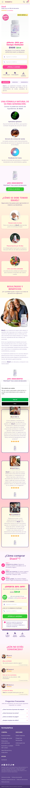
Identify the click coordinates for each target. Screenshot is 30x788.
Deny (15, 403)
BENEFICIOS (15, 82)
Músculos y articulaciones (5, 742)
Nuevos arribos (5, 735)
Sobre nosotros (20, 735)
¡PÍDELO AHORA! (13, 67)
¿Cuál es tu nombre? (8, 601)
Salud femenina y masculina (6, 751)
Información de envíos (20, 744)
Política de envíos (5, 781)
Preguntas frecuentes (19, 739)
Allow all (15, 399)
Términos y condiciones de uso (8, 779)
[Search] (24, 2)
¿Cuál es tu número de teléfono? (12, 608)
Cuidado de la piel (6, 738)
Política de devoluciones (22, 779)
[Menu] (2, 2)
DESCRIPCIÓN (6, 82)
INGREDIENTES (24, 82)
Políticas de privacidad (17, 777)
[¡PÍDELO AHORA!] (15, 179)
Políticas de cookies (5, 777)
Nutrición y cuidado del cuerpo (7, 746)
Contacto (4, 759)
